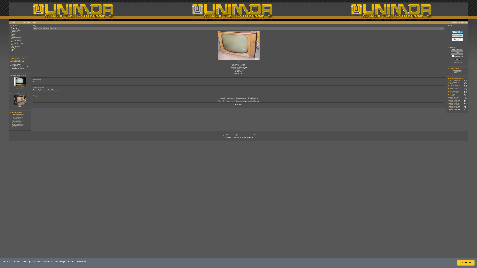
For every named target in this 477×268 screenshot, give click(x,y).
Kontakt (14, 51)
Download (13, 22)
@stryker (12, 69)
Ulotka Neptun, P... (454, 88)
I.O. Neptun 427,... (454, 92)
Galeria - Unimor (17, 39)
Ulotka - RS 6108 (454, 107)
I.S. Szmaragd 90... (454, 82)
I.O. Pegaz (452, 94)
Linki (19, 22)
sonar (248, 135)
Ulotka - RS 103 (453, 98)
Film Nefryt (452, 95)
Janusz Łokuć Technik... (18, 116)
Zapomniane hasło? (458, 62)
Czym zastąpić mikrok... (18, 114)
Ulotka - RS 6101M (454, 100)
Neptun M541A (20, 86)
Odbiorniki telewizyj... (17, 121)
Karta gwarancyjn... (454, 86)
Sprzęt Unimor (16, 40)
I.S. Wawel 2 (452, 83)
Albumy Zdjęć (37, 28)
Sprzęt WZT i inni (17, 43)
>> (441, 28)
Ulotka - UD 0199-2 (454, 106)
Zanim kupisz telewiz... (18, 122)
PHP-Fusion (229, 135)
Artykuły (34, 22)
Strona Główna (26, 22)
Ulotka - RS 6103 (454, 103)
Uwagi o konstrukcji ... (18, 124)
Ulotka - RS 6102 (454, 101)
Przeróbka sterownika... (18, 127)
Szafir (19, 105)
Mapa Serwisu (16, 46)
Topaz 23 (46, 28)
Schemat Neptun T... (455, 85)
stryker (243, 66)
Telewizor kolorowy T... (18, 125)
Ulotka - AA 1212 (454, 97)
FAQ (13, 49)
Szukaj (14, 36)
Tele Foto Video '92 (17, 118)
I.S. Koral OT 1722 (454, 81)
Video (14, 45)
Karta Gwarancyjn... (454, 91)
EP (254, 135)
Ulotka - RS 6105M (454, 104)
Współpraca (16, 48)
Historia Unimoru (17, 37)
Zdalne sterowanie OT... (18, 120)
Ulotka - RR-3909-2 (454, 109)
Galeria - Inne (16, 42)
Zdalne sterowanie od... (18, 117)
